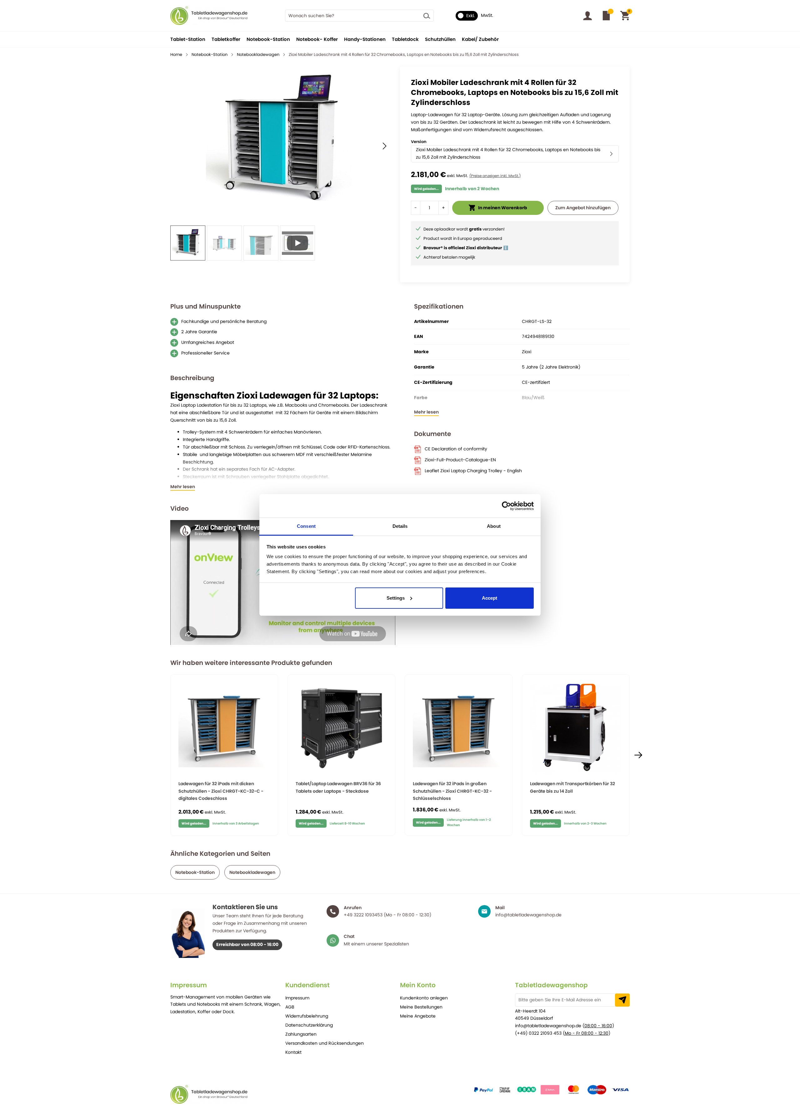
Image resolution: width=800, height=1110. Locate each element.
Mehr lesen (182, 487)
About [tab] (494, 526)
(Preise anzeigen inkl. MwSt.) (495, 175)
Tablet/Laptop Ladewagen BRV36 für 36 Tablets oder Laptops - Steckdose (338, 787)
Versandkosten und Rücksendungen (324, 1043)
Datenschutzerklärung (309, 1025)
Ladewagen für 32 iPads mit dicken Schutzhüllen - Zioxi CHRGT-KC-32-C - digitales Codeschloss (220, 791)
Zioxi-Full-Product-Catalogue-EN (460, 460)
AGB (289, 1007)
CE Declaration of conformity (456, 449)
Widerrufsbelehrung (306, 1016)
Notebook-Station (210, 54)
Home (176, 54)
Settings (396, 598)
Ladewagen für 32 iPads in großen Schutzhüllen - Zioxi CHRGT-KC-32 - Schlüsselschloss (452, 791)
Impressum (297, 998)
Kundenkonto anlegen (424, 998)
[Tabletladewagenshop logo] (209, 15)
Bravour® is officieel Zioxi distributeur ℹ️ (465, 248)
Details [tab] (400, 526)
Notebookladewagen (258, 54)
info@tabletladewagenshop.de (548, 1026)
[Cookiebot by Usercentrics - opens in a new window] (506, 506)
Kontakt (293, 1052)
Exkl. (470, 15)
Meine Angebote (418, 1016)
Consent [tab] (306, 526)
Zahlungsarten (301, 1034)
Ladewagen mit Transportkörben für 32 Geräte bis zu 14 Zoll (572, 787)
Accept (489, 598)
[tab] (227, 985)
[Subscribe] (622, 1000)
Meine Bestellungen (421, 1007)
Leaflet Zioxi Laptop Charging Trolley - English (473, 471)
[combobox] (359, 16)
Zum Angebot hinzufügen (583, 208)
